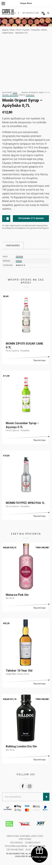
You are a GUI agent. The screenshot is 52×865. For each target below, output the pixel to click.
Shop (12, 30)
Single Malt (11, 674)
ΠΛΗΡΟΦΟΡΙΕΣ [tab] (13, 245)
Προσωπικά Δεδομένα (16, 846)
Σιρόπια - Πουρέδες (31, 30)
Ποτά (18, 30)
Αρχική (5, 30)
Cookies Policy (32, 842)
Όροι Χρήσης (16, 842)
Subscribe (46, 797)
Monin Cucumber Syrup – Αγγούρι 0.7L (22, 425)
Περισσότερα (39, 360)
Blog (28, 849)
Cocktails (30, 95)
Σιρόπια (19, 257)
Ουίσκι (20, 674)
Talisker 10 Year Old (19, 670)
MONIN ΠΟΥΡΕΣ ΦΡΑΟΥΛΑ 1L (25, 503)
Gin (7, 598)
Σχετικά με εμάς (15, 849)
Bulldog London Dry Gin (21, 746)
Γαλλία (19, 261)
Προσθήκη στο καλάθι (31, 218)
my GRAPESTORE (31, 13)
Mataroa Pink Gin (17, 595)
